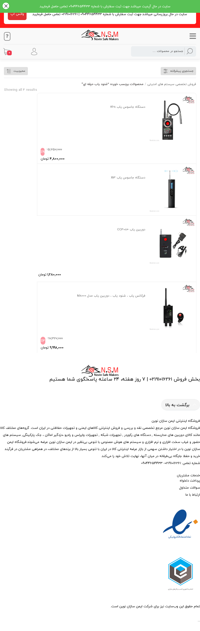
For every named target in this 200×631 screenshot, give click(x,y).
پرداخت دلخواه (190, 480)
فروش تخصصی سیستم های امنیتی (171, 84)
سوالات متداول (189, 487)
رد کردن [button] (6, 6)
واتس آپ (17, 14)
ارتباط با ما (192, 494)
